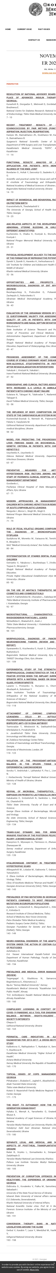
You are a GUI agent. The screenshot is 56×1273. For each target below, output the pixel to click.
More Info (34, 1269)
